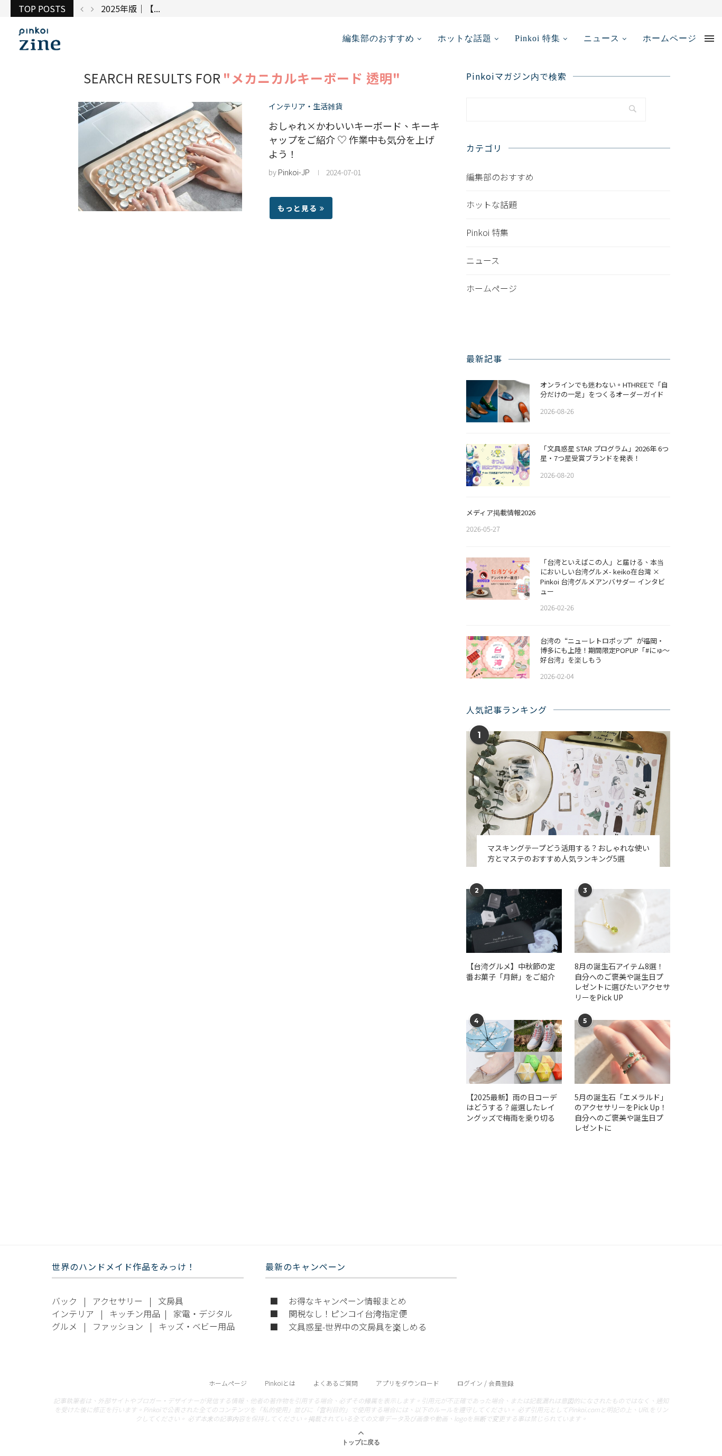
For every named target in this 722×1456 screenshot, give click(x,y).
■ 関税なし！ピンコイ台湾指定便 (338, 1313)
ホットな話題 (465, 38)
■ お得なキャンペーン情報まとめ (338, 1300)
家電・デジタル (203, 1313)
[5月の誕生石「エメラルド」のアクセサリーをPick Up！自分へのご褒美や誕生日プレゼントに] (622, 1052)
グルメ (64, 1326)
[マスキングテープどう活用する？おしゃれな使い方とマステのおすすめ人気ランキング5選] (568, 799)
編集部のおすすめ (378, 38)
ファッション (117, 1326)
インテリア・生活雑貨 (306, 106)
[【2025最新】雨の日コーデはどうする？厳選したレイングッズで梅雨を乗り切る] (514, 1052)
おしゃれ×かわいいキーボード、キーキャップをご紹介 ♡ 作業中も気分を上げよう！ (354, 139)
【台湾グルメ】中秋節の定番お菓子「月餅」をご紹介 (510, 971)
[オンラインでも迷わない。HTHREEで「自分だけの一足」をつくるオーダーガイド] (498, 401)
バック (64, 1300)
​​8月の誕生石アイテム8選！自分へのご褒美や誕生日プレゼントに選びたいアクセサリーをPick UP (622, 982)
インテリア (73, 1313)
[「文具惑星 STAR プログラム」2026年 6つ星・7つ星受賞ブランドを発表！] (498, 465)
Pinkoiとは (280, 1382)
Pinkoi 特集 (537, 38)
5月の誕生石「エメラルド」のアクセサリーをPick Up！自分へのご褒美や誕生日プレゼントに (621, 1112)
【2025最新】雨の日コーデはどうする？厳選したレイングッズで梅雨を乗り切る (511, 1107)
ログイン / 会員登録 (485, 1382)
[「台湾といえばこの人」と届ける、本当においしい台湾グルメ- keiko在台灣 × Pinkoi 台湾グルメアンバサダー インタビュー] (498, 578)
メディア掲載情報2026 (500, 512)
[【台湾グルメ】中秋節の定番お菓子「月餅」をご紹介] (514, 921)
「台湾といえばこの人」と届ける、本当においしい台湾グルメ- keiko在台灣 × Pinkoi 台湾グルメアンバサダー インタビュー (602, 576)
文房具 (170, 1300)
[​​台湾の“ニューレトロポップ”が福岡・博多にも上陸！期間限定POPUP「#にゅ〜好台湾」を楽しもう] (498, 657)
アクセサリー (117, 1300)
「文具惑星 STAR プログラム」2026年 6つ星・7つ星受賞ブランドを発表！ (604, 453)
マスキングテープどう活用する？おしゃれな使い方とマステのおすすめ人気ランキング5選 (568, 853)
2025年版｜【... (130, 8)
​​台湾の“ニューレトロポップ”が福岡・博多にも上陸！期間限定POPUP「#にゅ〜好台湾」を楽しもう (605, 650)
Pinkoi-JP (294, 172)
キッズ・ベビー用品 (197, 1326)
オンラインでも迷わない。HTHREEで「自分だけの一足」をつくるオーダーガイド (604, 389)
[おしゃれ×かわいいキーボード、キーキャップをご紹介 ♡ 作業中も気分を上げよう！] (160, 156)
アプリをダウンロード (407, 1382)
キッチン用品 (134, 1313)
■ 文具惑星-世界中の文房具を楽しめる (348, 1326)
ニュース (601, 38)
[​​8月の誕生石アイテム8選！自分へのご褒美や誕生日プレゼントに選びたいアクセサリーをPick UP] (622, 921)
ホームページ (670, 38)
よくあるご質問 (335, 1382)
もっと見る (297, 208)
